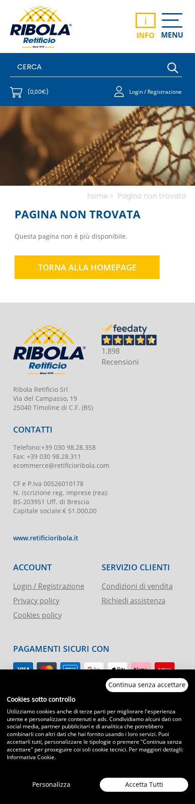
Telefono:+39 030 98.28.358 (54, 447)
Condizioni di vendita (137, 586)
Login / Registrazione (48, 586)
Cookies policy (37, 615)
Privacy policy (36, 600)
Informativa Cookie (30, 757)
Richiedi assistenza (134, 600)
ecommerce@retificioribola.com (61, 465)
